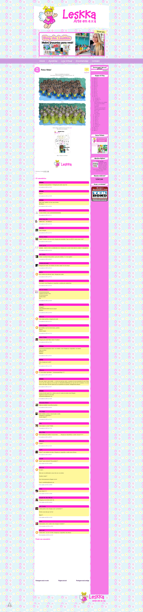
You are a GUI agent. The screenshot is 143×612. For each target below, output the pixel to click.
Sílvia (40, 489)
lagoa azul (41, 530)
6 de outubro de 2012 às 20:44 (45, 407)
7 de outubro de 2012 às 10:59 (45, 419)
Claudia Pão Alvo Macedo (45, 497)
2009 (95, 130)
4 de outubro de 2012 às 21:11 (45, 215)
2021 (95, 85)
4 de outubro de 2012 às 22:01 (45, 241)
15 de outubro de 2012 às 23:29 (45, 517)
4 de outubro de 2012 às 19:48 (45, 196)
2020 (95, 86)
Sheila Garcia (42, 245)
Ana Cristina (42, 254)
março (96, 123)
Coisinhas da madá (43, 263)
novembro (97, 99)
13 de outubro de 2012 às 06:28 (45, 502)
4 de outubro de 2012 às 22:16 (45, 250)
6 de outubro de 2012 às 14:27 (45, 386)
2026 (95, 78)
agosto (96, 116)
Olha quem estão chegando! (100, 108)
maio (96, 120)
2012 (95, 96)
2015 (95, 92)
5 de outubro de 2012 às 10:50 (45, 312)
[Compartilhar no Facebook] (48, 171)
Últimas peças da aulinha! (99, 103)
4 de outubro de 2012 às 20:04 (45, 206)
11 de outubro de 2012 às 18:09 (45, 493)
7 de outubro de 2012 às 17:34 (45, 428)
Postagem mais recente (42, 580)
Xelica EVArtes (43, 337)
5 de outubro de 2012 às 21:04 (45, 366)
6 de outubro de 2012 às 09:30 (45, 374)
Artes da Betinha (43, 289)
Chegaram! (96, 106)
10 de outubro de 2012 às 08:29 (45, 463)
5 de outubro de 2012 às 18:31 (45, 355)
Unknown (41, 316)
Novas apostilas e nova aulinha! (100, 102)
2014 (95, 93)
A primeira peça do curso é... (100, 109)
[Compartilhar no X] (47, 171)
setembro (97, 115)
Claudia (41, 458)
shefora (41, 272)
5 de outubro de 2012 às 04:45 (45, 259)
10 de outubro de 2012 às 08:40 (45, 484)
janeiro (96, 126)
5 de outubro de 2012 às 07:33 (45, 276)
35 (87, 69)
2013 (95, 95)
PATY (40, 450)
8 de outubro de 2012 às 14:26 (45, 445)
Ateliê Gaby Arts (43, 219)
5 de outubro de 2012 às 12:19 (45, 333)
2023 (95, 82)
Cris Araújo (42, 411)
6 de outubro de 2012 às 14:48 (45, 398)
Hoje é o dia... (97, 110)
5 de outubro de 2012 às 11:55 (45, 321)
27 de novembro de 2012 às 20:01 (46, 526)
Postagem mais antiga (82, 580)
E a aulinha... (97, 105)
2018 (95, 88)
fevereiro (97, 124)
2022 (95, 84)
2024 (95, 81)
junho (96, 119)
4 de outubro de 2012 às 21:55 (45, 232)
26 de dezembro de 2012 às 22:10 (46, 535)
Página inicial (62, 580)
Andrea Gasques (43, 325)
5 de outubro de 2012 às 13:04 (45, 342)
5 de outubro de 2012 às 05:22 (45, 268)
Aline (40, 423)
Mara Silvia (42, 432)
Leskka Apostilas (99, 161)
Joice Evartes (42, 506)
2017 (95, 89)
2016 (95, 91)
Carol (40, 521)
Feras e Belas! (97, 113)
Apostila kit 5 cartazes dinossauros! (103, 163)
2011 (95, 127)
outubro (96, 101)
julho (96, 117)
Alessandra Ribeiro (44, 403)
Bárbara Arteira (43, 237)
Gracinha (41, 228)
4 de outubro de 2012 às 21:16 (45, 224)
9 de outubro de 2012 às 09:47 (45, 454)
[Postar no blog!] (45, 171)
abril (96, 122)
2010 (95, 129)
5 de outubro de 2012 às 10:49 (45, 300)
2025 (95, 79)
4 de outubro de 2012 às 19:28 (45, 187)
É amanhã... (96, 112)
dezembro (97, 98)
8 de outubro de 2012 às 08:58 (45, 437)
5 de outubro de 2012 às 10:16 (45, 285)
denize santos (42, 210)
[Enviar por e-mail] (44, 171)
